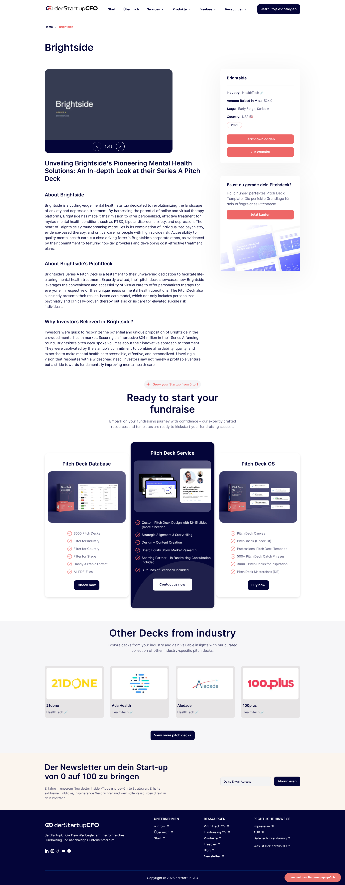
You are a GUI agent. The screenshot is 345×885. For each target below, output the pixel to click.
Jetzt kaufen (260, 214)
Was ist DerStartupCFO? (272, 846)
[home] (72, 9)
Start (111, 9)
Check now (87, 585)
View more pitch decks (172, 735)
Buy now (258, 585)
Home (49, 26)
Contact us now (172, 584)
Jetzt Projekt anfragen (279, 9)
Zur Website (260, 152)
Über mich (131, 9)
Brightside (66, 26)
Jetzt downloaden (260, 139)
